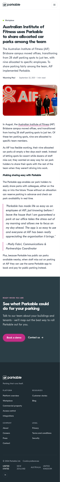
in (5, 475)
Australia (36, 467)
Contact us (35, 337)
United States (6, 467)
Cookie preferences (31, 461)
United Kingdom (47, 467)
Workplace (8, 400)
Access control (9, 411)
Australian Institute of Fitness (33, 124)
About (5, 428)
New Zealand (21, 467)
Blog (34, 400)
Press (5, 438)
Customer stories (39, 395)
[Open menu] (54, 5)
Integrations (8, 416)
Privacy (35, 428)
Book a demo (14, 337)
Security (35, 438)
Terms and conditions (41, 433)
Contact (6, 443)
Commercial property (12, 405)
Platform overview (11, 395)
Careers (6, 433)
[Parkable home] (11, 5)
